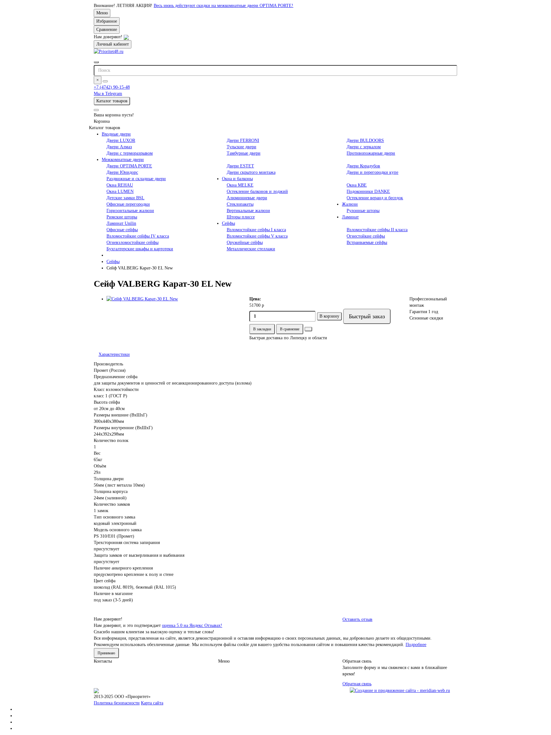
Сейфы (228, 223)
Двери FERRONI (243, 140)
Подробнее (416, 644)
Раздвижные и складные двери (136, 178)
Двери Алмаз (119, 146)
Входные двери (116, 134)
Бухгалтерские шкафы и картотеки (140, 248)
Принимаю (106, 653)
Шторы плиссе (241, 217)
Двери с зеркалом (364, 146)
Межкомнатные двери (123, 159)
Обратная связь (356, 683)
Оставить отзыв (357, 619)
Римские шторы (122, 217)
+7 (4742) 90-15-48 (112, 87)
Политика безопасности (117, 703)
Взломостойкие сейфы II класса (377, 229)
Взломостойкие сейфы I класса (256, 229)
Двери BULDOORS (365, 140)
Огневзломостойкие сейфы (132, 242)
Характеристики (114, 354)
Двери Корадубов (363, 166)
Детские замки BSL (125, 197)
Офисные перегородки (128, 204)
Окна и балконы (237, 178)
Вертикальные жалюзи (248, 210)
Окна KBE (357, 185)
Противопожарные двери (371, 153)
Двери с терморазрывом (130, 153)
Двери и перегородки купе (372, 172)
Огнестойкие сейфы (366, 236)
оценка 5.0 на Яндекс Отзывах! (192, 625)
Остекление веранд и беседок (375, 197)
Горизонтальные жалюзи (130, 210)
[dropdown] (96, 110)
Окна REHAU (120, 185)
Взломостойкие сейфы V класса (257, 236)
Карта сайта (152, 703)
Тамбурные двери (244, 153)
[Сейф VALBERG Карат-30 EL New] (173, 299)
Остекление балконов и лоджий (257, 191)
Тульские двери (241, 146)
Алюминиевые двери (247, 197)
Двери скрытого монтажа (251, 172)
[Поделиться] (308, 329)
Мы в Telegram (108, 93)
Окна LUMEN (120, 191)
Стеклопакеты (240, 204)
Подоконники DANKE (368, 191)
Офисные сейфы (122, 229)
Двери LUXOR (121, 140)
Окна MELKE (240, 185)
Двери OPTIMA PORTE (129, 166)
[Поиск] (105, 81)
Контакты (103, 661)
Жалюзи (350, 204)
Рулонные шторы (363, 210)
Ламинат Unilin (121, 223)
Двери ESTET (240, 166)
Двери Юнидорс (122, 172)
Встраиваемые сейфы (367, 242)
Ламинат (350, 217)
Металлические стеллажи (251, 248)
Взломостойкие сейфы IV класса (138, 236)
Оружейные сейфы (245, 242)
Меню (102, 13)
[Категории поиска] (96, 62)
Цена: (255, 299)
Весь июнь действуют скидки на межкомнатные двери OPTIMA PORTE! (223, 5)
